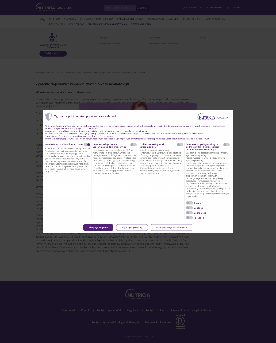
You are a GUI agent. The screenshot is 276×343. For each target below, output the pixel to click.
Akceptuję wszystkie (98, 227)
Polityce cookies (107, 136)
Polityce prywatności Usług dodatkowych (165, 138)
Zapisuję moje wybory (132, 227)
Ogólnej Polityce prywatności (128, 138)
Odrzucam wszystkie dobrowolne (171, 227)
